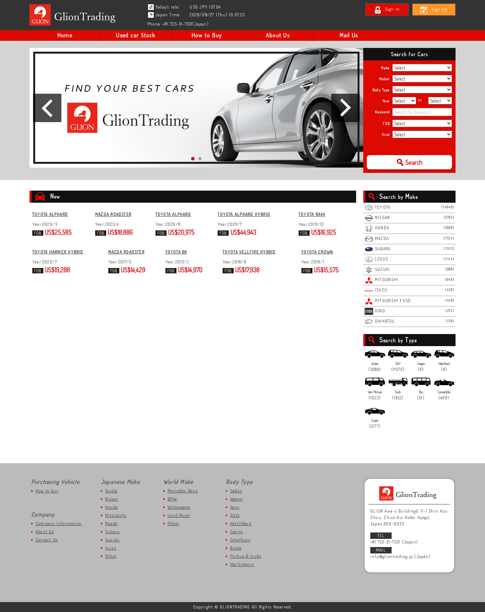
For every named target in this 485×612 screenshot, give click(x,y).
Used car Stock (135, 35)
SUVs (235, 515)
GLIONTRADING (409, 493)
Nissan (111, 499)
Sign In (392, 9)
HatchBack (241, 523)
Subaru (112, 531)
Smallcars (240, 539)
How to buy (47, 490)
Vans (234, 507)
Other (111, 556)
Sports (236, 531)
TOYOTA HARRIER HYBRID (57, 252)
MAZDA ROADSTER (113, 214)
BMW (172, 499)
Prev (47, 108)
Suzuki (112, 539)
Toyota (111, 490)
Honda (111, 507)
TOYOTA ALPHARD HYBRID (244, 214)
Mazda (111, 523)
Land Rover (179, 515)
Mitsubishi (116, 515)
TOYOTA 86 (176, 252)
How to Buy (207, 35)
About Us (278, 35)
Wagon (236, 499)
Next (345, 108)
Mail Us (349, 35)
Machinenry (242, 564)
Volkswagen (179, 507)
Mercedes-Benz (183, 490)
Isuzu (110, 548)
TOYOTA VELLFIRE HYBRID (249, 252)
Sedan (236, 490)
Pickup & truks (245, 556)
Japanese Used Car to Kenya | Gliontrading (74, 15)
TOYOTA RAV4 (312, 214)
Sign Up (439, 9)
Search (414, 162)
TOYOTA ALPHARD (50, 214)
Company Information (59, 523)
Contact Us (47, 539)
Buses (235, 548)
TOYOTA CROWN (317, 252)
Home (65, 35)
